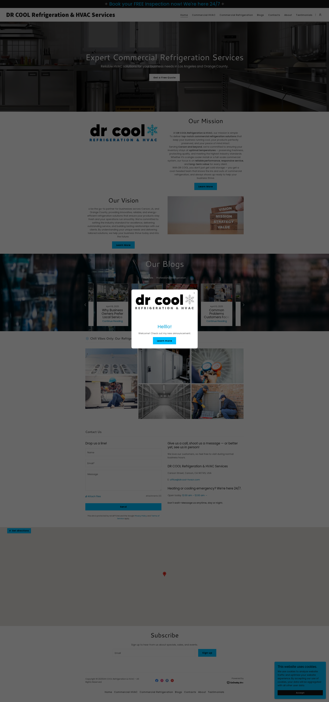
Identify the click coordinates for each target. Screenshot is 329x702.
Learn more (164, 340)
